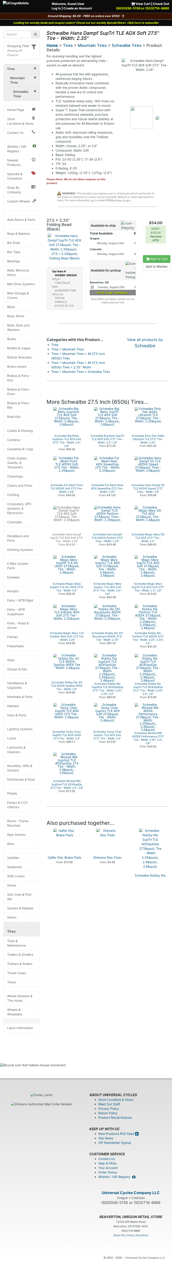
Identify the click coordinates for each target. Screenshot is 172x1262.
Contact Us (15, 133)
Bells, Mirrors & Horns (18, 272)
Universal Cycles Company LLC (131, 1192)
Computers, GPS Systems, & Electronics (19, 508)
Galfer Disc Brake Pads (64, 857)
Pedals (12, 793)
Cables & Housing (20, 430)
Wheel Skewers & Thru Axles (19, 998)
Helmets (13, 706)
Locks (11, 738)
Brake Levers (16, 366)
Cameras (13, 440)
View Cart (142, 4)
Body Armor (15, 316)
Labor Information (20, 1028)
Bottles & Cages (18, 348)
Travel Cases (16, 973)
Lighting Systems (19, 729)
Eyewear (13, 577)
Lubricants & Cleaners (16, 749)
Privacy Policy (108, 1108)
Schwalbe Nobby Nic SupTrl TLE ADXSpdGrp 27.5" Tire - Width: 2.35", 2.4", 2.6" (150, 882)
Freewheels (15, 646)
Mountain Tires (92, 45)
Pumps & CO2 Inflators (17, 805)
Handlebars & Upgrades (17, 685)
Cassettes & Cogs (20, 449)
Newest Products (13, 162)
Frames (12, 637)
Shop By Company (14, 190)
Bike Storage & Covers (18, 295)
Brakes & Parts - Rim (19, 405)
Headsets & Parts (19, 697)
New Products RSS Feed (116, 1134)
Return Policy (108, 1113)
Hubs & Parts (16, 715)
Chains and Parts (19, 485)
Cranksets (14, 522)
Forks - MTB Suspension (16, 612)
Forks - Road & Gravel (18, 625)
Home (52, 45)
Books (11, 339)
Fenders (13, 591)
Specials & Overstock (14, 176)
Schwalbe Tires (127, 45)
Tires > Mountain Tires (67, 349)
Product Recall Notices (115, 1117)
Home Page (15, 110)
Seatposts (14, 867)
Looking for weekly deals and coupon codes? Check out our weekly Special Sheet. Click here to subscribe (86, 22)
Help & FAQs (107, 1163)
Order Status (107, 1172)
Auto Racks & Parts (21, 220)
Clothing (13, 495)
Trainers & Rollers (19, 964)
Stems (11, 917)
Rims (10, 844)
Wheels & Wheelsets (14, 1012)
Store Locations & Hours (20, 121)
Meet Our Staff (109, 1104)
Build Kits (14, 417)
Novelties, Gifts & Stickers (19, 768)
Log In (56, 8)
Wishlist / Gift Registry (16, 149)
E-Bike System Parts (17, 566)
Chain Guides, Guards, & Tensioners (17, 462)
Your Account (108, 1168)
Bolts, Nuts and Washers (18, 327)
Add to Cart (159, 259)
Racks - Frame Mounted (17, 823)
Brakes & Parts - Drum (19, 391)
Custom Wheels (18, 201)
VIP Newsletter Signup (114, 1143)
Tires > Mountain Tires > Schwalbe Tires (80, 372)
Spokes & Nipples (20, 908)
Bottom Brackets (19, 357)
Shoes (11, 885)
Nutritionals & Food (21, 779)
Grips (11, 660)
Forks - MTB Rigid (20, 600)
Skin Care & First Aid (19, 897)
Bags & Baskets (18, 233)
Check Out (161, 4)
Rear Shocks (16, 834)
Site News (105, 1138)
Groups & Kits (17, 669)
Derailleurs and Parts (18, 538)
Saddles (13, 858)
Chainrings (15, 476)
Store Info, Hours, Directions (130, 1235)
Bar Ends (13, 243)
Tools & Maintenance (16, 943)
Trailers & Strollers (20, 954)
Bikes (11, 307)
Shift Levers (16, 876)
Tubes (11, 982)
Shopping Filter (18, 46)
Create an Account (77, 8)
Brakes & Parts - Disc (19, 378)
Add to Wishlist (157, 266)
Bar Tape (13, 252)
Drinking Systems (20, 550)
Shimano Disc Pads (107, 857)
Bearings (13, 261)
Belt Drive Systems (21, 284)
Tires (11, 931)
